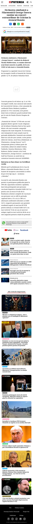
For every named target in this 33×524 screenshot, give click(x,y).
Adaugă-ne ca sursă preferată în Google (18, 31)
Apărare (5, 312)
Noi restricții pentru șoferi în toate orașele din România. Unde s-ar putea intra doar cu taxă (20, 252)
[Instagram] (12, 519)
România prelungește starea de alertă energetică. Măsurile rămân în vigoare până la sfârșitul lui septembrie (14, 396)
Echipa (21, 515)
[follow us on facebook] (24, 230)
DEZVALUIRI (4, 5)
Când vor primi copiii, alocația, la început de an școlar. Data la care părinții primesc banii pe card (20, 242)
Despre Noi (26, 511)
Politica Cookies (19, 507)
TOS (10, 507)
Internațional (6, 496)
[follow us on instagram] (16, 230)
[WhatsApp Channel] (24, 519)
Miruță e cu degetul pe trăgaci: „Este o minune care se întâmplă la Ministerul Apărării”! (14, 316)
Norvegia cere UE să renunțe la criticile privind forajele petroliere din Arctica (20, 272)
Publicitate (13, 515)
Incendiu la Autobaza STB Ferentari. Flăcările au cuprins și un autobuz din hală (16, 421)
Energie (5, 392)
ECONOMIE (5, 443)
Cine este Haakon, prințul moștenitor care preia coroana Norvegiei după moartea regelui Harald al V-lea (16, 500)
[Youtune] (20, 519)
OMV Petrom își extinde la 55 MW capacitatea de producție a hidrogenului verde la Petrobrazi (21, 263)
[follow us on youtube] (8, 230)
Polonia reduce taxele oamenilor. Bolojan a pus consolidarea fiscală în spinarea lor (16, 446)
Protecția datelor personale (11, 511)
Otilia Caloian (21, 27)
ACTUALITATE (11, 5)
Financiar (26, 5)
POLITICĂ (19, 5)
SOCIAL (28, 27)
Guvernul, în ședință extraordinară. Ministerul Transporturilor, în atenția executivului (14, 370)
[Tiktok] (16, 519)
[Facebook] (8, 519)
